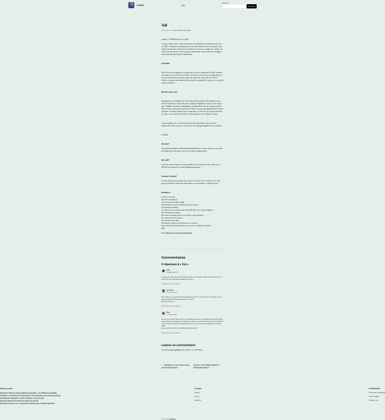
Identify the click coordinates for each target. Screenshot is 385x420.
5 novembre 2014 (171, 292)
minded (140, 5)
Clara (168, 312)
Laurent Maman (179, 30)
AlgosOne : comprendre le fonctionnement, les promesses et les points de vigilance (30, 395)
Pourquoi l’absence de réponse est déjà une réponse (19, 400)
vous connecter (175, 350)
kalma (168, 270)
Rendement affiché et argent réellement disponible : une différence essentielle (28, 393)
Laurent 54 (169, 290)
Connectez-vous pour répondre (170, 284)
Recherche (225, 3)
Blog (188, 30)
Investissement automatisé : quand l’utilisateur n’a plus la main (22, 398)
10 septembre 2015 (172, 272)
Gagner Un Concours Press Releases (178, 233)
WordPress (172, 419)
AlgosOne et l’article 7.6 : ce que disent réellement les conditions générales (27, 403)
